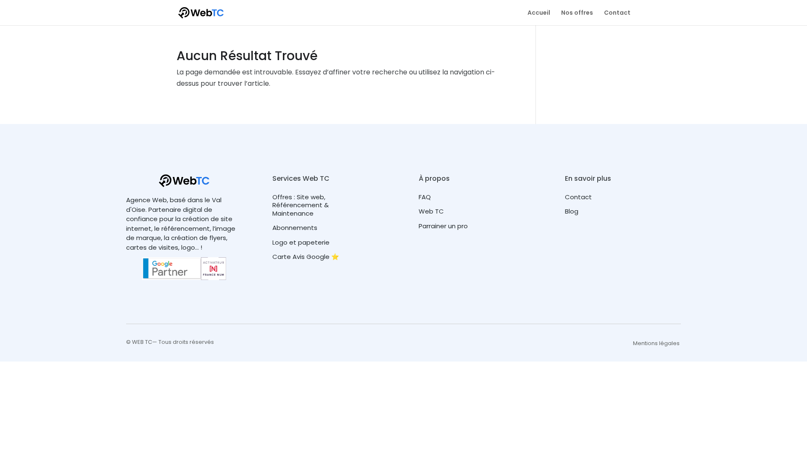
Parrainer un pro (443, 226)
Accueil (538, 13)
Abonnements (294, 227)
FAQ (425, 197)
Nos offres (577, 13)
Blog (571, 211)
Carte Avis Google (301, 256)
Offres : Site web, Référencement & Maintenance (300, 205)
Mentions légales (656, 343)
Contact (617, 13)
